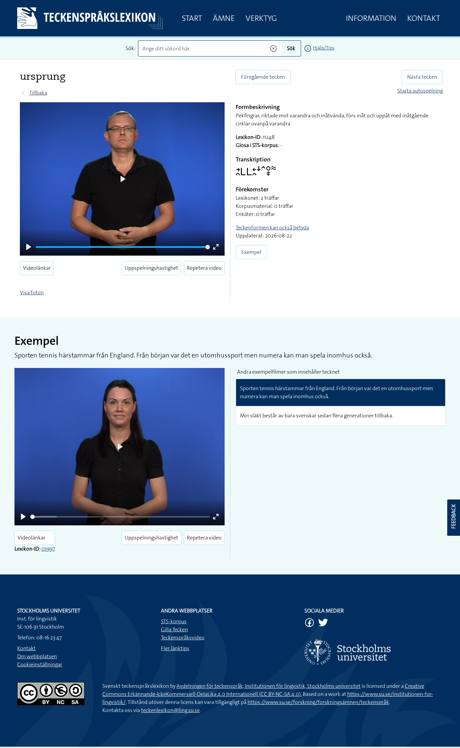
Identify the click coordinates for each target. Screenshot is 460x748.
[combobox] (210, 48)
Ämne (224, 18)
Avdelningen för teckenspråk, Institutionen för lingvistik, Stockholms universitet (268, 685)
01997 (48, 548)
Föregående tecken (263, 76)
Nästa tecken (422, 76)
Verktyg (261, 18)
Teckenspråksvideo (182, 637)
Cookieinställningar (39, 664)
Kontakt (423, 18)
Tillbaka (38, 92)
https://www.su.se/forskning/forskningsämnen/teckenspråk (318, 702)
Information (371, 18)
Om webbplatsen (37, 656)
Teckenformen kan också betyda (272, 227)
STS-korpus (174, 621)
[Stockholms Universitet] (373, 652)
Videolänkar (37, 267)
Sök (291, 48)
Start (192, 18)
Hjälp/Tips (323, 48)
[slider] (123, 247)
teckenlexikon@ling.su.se (170, 710)
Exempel (251, 252)
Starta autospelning (420, 90)
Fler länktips (175, 648)
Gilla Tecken (174, 629)
